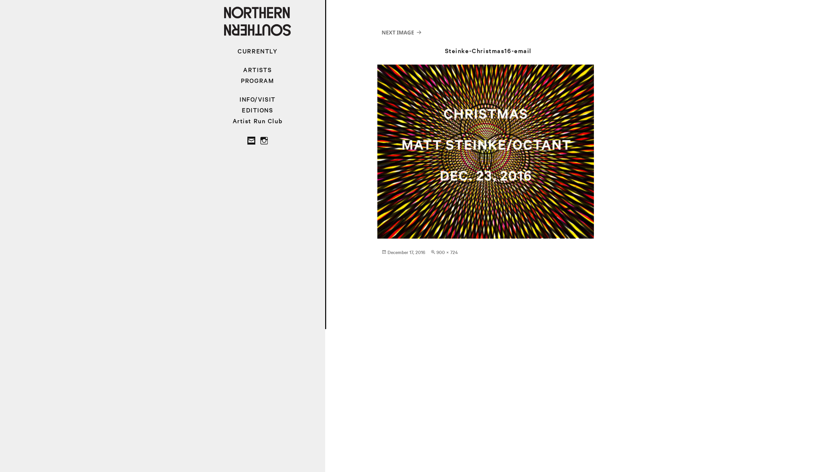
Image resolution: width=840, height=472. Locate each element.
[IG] (264, 141)
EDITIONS (257, 110)
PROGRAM (257, 80)
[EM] (251, 141)
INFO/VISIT (258, 99)
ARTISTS (257, 70)
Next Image (398, 32)
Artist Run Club (258, 121)
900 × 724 (447, 252)
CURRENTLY (257, 51)
